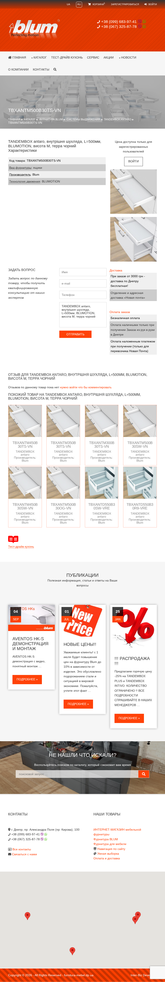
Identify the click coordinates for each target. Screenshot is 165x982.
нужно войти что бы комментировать (86, 387)
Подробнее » (27, 679)
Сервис (93, 57)
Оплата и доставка (106, 858)
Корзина (98, 4)
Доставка (116, 270)
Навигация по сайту (111, 849)
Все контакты (21, 849)
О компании (18, 69)
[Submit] (143, 774)
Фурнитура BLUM (51, 119)
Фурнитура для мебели (109, 844)
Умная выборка (108, 853)
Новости (128, 57)
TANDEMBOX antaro (117, 119)
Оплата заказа (120, 312)
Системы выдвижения (83, 119)
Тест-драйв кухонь (67, 57)
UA (68, 4)
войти (133, 161)
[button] (135, 920)
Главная (19, 57)
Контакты (41, 69)
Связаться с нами (24, 854)
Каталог (40, 57)
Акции (109, 57)
